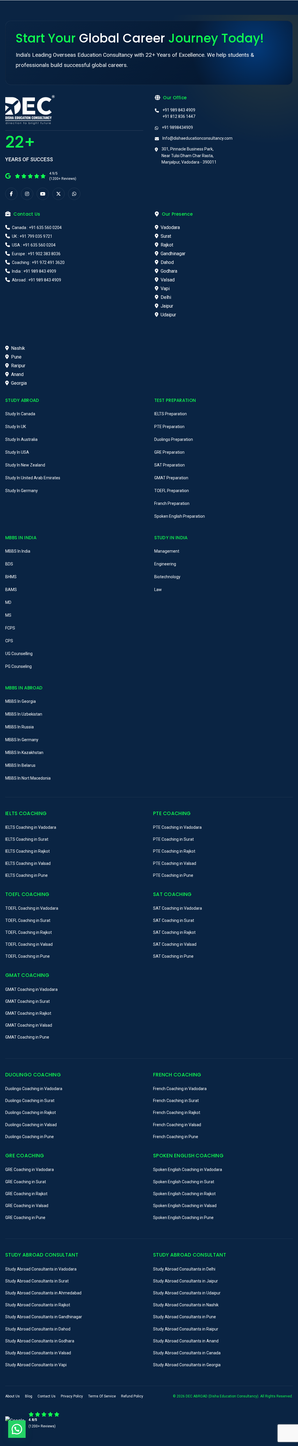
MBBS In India (17, 551)
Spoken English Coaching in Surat (183, 1181)
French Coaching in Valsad (177, 1124)
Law (158, 589)
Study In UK (15, 426)
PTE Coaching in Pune (173, 875)
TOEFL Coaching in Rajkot (28, 932)
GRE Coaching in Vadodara (29, 1169)
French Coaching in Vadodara (180, 1088)
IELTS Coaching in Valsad (28, 863)
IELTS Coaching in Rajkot (27, 851)
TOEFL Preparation (171, 490)
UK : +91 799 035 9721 (31, 236)
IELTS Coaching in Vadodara (30, 827)
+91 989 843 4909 (178, 110)
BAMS (11, 589)
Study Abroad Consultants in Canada (187, 1353)
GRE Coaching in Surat (25, 1181)
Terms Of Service (102, 1396)
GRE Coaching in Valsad (26, 1205)
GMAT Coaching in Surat (27, 1001)
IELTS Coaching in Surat (26, 839)
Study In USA (17, 452)
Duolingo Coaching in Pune (29, 1136)
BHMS (11, 576)
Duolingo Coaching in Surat (29, 1100)
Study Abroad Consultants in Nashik (186, 1305)
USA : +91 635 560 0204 (33, 245)
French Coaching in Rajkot (176, 1112)
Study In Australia (21, 439)
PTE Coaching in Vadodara (177, 827)
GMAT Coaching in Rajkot (28, 1013)
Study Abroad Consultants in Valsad (38, 1353)
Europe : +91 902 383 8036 (36, 253)
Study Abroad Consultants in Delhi (184, 1269)
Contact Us (47, 1396)
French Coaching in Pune (175, 1136)
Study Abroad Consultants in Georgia (187, 1364)
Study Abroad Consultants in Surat (37, 1281)
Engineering (165, 564)
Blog (28, 1396)
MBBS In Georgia (20, 701)
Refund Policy (132, 1396)
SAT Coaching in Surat (173, 920)
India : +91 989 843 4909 (33, 271)
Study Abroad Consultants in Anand (186, 1341)
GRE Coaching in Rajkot (26, 1193)
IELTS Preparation (170, 413)
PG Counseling (18, 666)
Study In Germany (21, 490)
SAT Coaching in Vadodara (177, 908)
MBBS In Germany (21, 739)
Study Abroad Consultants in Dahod (37, 1329)
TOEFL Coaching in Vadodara (31, 908)
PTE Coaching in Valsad (174, 863)
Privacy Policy (72, 1396)
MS (8, 615)
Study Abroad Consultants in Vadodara (41, 1269)
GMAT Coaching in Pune (27, 1037)
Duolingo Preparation (173, 439)
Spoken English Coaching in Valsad (185, 1205)
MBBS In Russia (19, 727)
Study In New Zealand (25, 465)
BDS (9, 564)
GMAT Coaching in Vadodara (31, 989)
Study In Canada (20, 413)
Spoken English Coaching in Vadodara (187, 1169)
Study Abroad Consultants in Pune (184, 1316)
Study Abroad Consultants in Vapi (36, 1364)
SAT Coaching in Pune (173, 956)
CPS (9, 640)
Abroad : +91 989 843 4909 (36, 280)
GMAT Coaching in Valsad (28, 1025)
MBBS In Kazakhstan (24, 752)
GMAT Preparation (171, 478)
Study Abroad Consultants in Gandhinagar (43, 1316)
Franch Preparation (171, 503)
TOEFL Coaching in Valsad (29, 944)
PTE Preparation (169, 426)
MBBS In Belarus (20, 765)
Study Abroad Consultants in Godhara (39, 1341)
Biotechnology (167, 576)
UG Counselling (19, 653)
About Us (12, 1396)
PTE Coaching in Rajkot (174, 851)
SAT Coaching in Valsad (174, 944)
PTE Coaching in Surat (173, 839)
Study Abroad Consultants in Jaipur (185, 1281)
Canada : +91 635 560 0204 (36, 227)
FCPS (10, 628)
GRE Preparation (169, 452)
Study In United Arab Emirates (32, 478)
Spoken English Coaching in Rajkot (184, 1193)
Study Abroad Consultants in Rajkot (37, 1305)
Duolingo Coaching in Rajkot (30, 1112)
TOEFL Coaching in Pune (27, 956)
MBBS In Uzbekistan (23, 714)
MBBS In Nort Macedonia (28, 778)
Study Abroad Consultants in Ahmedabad (43, 1293)
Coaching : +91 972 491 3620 (38, 262)
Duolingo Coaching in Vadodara (33, 1088)
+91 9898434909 (177, 127)
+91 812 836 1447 (178, 116)
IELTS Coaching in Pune (26, 875)
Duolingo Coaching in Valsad (31, 1124)
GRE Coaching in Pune (25, 1217)
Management (166, 551)
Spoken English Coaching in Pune (183, 1217)
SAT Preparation (169, 465)
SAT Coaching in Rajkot (174, 932)
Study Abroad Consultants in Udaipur (187, 1293)
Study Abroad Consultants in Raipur (185, 1329)
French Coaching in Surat (176, 1100)
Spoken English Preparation (179, 516)
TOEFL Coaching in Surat (27, 920)
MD (8, 602)
